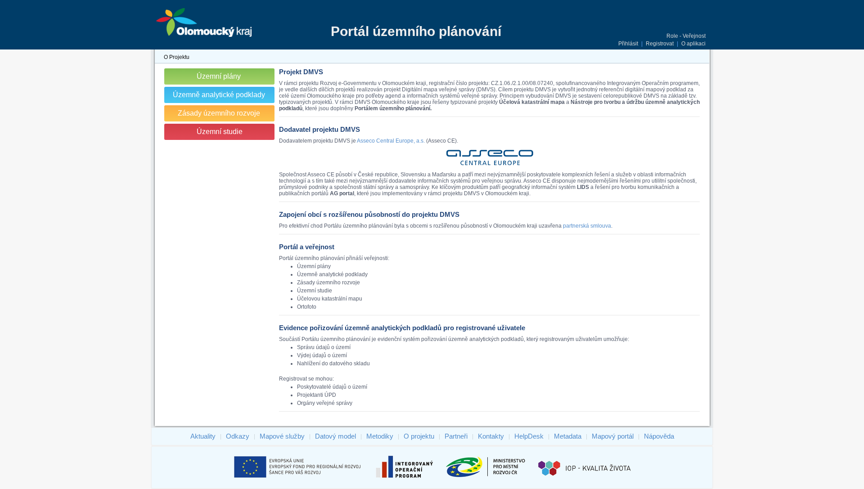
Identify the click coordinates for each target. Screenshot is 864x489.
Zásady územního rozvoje (219, 113)
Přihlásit (628, 43)
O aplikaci (693, 43)
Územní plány (219, 76)
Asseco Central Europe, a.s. (391, 141)
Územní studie (220, 131)
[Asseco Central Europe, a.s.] (489, 165)
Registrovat (660, 43)
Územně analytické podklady (219, 95)
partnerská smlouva (587, 226)
